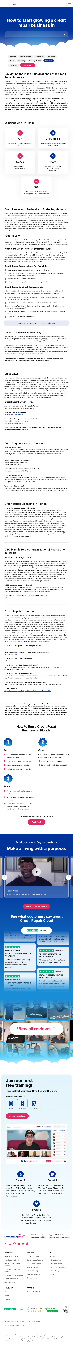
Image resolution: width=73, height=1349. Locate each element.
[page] (14, 1236)
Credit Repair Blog (33, 1256)
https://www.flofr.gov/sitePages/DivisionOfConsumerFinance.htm (27, 691)
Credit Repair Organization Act (42, 323)
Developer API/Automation (13, 1275)
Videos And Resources (34, 1274)
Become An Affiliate (34, 1292)
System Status (32, 1278)
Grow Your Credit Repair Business (12, 1270)
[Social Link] (5, 1243)
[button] (69, 3)
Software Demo (9, 1282)
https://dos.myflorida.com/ (13, 423)
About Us (7, 1292)
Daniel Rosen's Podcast (35, 1260)
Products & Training (11, 1256)
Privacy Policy (25, 1321)
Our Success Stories (34, 1264)
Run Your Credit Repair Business (12, 1265)
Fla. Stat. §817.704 (10, 654)
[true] (10, 3)
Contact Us (53, 1274)
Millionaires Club (32, 1267)
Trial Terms (36, 1321)
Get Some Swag (32, 1271)
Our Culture (8, 1295)
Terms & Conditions (11, 1321)
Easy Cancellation (56, 1264)
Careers (7, 1299)
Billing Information (56, 1260)
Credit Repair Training (11, 1279)
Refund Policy (54, 1271)
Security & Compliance (57, 1267)
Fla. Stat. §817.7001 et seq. (13, 414)
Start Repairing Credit (11, 1260)
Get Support (54, 1256)
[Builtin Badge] (34, 1309)
